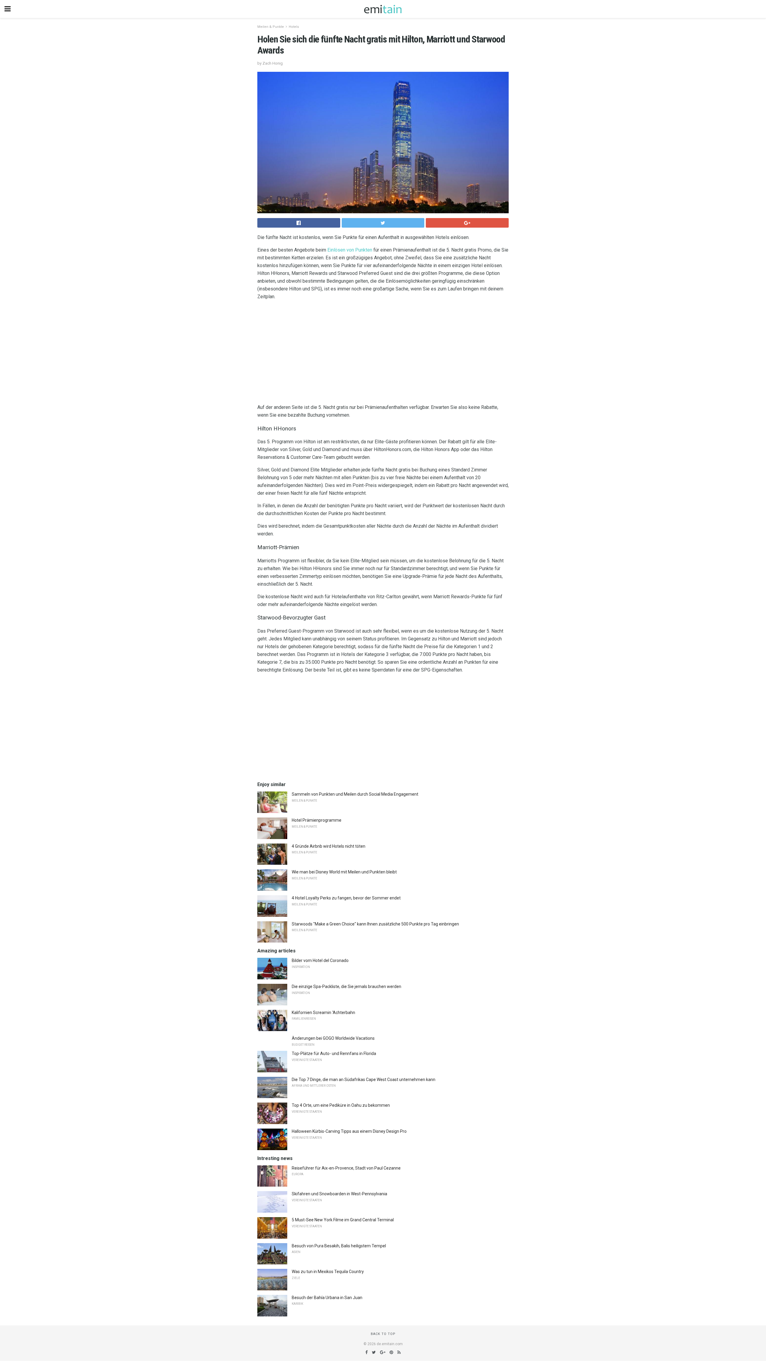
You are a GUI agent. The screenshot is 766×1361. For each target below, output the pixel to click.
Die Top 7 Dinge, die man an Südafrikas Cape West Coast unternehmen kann (363, 1079)
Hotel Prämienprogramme (316, 820)
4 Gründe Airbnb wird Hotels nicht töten (328, 846)
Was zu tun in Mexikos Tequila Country (328, 1271)
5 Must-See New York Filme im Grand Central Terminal (343, 1219)
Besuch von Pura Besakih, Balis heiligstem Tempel (339, 1245)
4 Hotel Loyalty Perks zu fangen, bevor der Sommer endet (346, 898)
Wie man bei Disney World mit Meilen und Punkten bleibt (344, 872)
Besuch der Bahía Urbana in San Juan (327, 1297)
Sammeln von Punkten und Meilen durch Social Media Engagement (355, 794)
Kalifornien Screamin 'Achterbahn (323, 1012)
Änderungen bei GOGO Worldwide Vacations (333, 1038)
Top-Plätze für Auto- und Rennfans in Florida (334, 1053)
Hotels (294, 27)
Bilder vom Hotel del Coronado (320, 960)
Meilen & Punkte (270, 27)
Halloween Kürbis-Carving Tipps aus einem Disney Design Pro (349, 1131)
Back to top (383, 1334)
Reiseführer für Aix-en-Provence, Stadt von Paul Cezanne (346, 1168)
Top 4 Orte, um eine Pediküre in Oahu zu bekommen (341, 1105)
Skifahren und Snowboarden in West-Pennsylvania (339, 1193)
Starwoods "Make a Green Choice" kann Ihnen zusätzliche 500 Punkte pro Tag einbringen (375, 924)
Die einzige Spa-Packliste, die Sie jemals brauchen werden (346, 986)
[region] (383, 353)
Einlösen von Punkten (349, 250)
